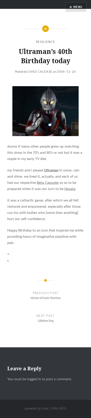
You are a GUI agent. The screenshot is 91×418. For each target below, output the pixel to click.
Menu (77, 7)
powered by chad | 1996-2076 (45, 408)
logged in (34, 379)
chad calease (40, 71)
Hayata (69, 189)
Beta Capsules (48, 182)
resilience (45, 42)
